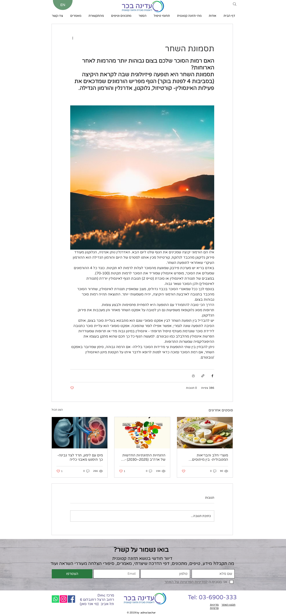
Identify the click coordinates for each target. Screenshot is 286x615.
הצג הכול (57, 409)
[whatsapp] (55, 599)
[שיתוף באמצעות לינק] (203, 376)
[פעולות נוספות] (72, 38)
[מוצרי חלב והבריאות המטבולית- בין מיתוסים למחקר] (205, 432)
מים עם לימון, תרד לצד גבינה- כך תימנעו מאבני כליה (80, 457)
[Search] (235, 4)
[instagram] (63, 599)
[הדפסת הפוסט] (193, 376)
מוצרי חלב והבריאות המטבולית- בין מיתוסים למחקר (210, 457)
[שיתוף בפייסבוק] (212, 376)
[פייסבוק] (71, 599)
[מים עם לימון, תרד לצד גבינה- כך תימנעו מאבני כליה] (79, 432)
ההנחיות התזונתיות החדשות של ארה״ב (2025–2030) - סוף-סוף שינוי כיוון (143, 457)
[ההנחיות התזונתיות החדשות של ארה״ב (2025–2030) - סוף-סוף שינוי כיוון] (142, 432)
